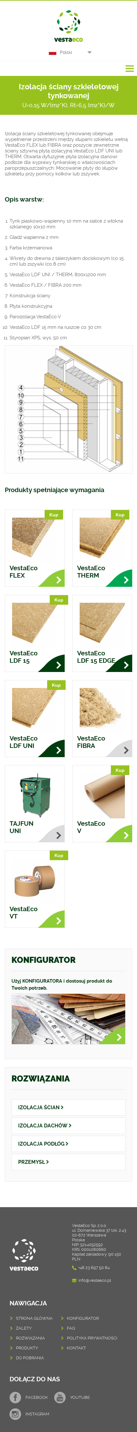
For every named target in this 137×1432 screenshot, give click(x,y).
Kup (53, 514)
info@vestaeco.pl (94, 1280)
